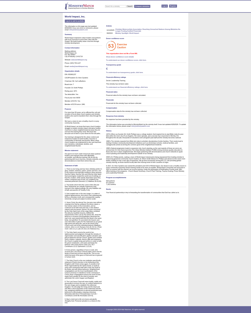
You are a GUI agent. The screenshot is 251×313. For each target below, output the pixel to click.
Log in (164, 6)
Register (173, 6)
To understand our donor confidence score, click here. (126, 60)
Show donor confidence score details (120, 57)
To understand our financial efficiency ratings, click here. (127, 87)
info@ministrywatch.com (78, 30)
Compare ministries (142, 6)
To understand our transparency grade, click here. (124, 72)
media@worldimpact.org (79, 66)
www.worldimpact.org (79, 60)
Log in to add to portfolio (75, 21)
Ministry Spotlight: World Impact (127, 33)
